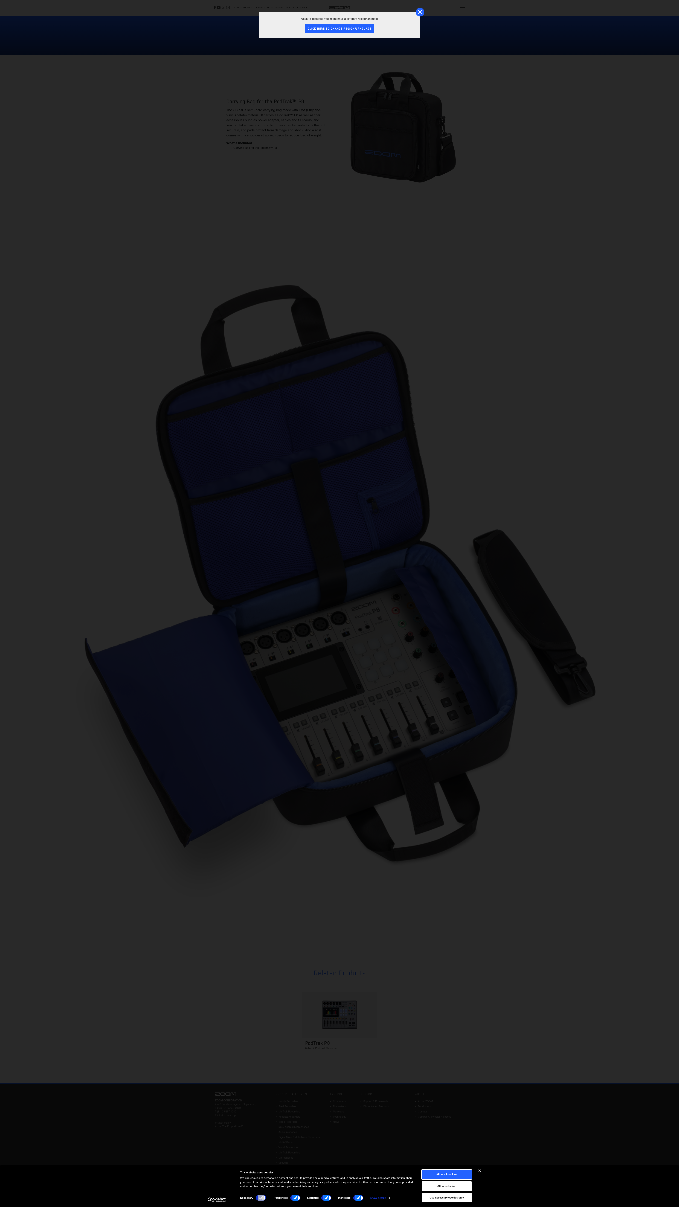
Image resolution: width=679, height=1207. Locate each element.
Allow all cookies (446, 1174)
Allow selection (446, 1186)
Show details (378, 1197)
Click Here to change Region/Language (340, 28)
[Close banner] (479, 1170)
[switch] (295, 1198)
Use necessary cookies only (447, 1197)
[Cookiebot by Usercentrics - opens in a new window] (216, 1200)
